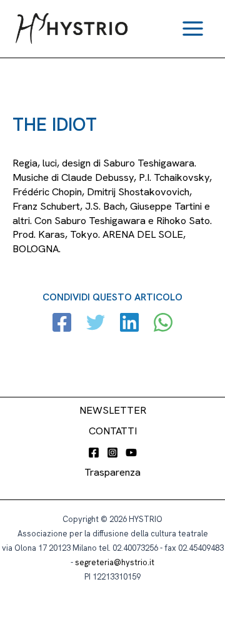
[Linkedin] (129, 324)
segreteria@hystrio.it (114, 562)
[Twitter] (95, 324)
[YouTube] (131, 452)
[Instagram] (112, 452)
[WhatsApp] (163, 324)
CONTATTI (113, 430)
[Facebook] (61, 324)
